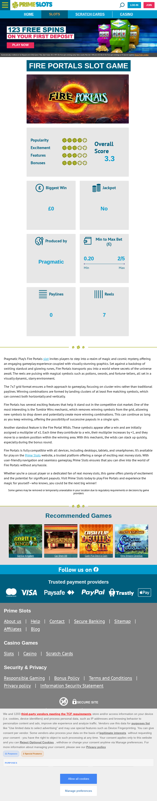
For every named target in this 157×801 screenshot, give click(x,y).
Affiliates (12, 629)
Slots (54, 14)
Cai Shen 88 (61, 555)
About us (12, 621)
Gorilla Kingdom (25, 555)
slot (46, 359)
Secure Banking (89, 621)
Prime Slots (33, 455)
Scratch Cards (90, 14)
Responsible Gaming (24, 678)
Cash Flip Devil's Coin (96, 555)
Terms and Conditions (110, 678)
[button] (5, 5)
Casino (126, 14)
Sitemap (122, 621)
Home (29, 14)
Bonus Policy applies (141, 55)
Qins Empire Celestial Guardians (131, 556)
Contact (57, 621)
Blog (35, 629)
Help (35, 621)
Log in (134, 5)
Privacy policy (17, 686)
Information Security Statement (71, 686)
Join (149, 5)
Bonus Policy (67, 678)
